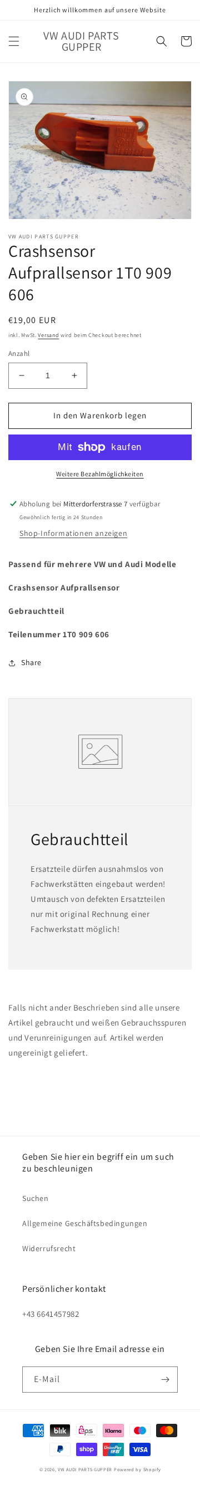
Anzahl (18, 353)
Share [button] (31, 662)
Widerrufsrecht (49, 1248)
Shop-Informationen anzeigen (73, 533)
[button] (14, 41)
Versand (48, 335)
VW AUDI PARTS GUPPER (85, 1469)
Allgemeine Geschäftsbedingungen (85, 1223)
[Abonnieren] (165, 1379)
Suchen (35, 1198)
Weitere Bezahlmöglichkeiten (100, 474)
